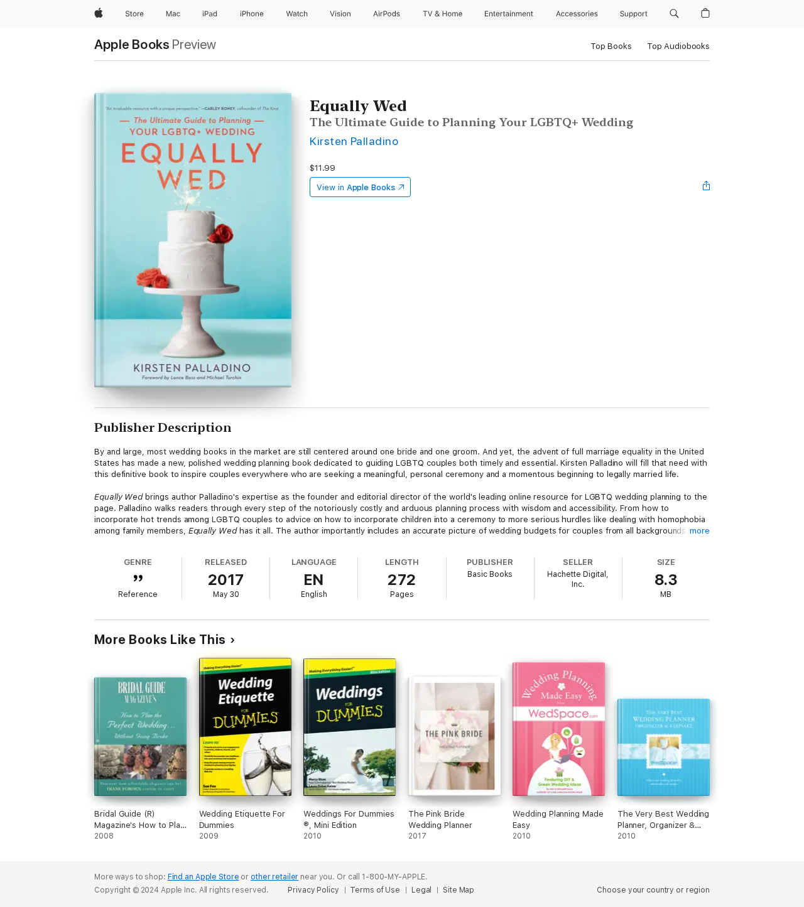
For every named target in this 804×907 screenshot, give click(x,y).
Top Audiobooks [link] (678, 46)
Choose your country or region (653, 890)
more (700, 530)
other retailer (274, 876)
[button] (674, 14)
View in (356, 187)
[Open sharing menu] (706, 187)
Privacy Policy (313, 890)
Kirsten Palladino (354, 141)
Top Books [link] (611, 46)
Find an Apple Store (203, 876)
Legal (421, 890)
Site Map (458, 890)
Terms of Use (375, 890)
